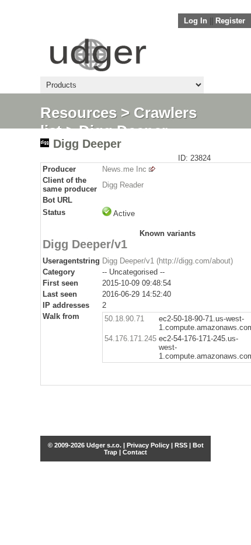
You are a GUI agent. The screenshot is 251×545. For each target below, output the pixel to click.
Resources (78, 113)
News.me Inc (124, 169)
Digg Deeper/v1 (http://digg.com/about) (167, 260)
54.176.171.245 (130, 338)
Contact (135, 452)
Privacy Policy (148, 445)
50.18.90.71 (124, 318)
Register (230, 20)
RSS (181, 445)
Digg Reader (123, 184)
